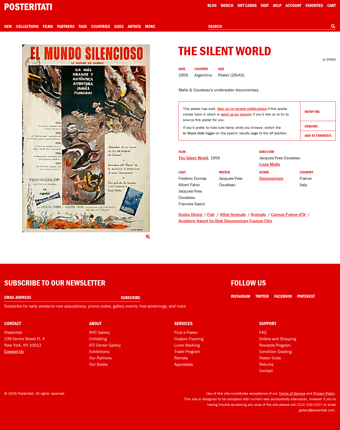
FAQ (262, 332)
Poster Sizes (270, 357)
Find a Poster (186, 332)
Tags (83, 26)
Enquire (311, 126)
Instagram (240, 296)
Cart (331, 5)
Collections (27, 26)
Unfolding (98, 338)
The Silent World (193, 157)
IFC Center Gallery (105, 345)
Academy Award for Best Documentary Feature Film (225, 220)
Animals (258, 214)
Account (293, 5)
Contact (266, 370)
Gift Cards (247, 5)
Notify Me (312, 111)
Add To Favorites (318, 135)
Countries (100, 26)
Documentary (271, 178)
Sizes (119, 26)
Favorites (314, 5)
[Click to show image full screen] (86, 138)
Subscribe (130, 297)
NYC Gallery (99, 332)
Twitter (262, 296)
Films (48, 26)
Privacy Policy (324, 393)
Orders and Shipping (277, 338)
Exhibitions (99, 351)
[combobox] (272, 26)
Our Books (98, 364)
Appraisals (183, 364)
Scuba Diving (190, 214)
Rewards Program (275, 345)
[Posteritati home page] (28, 6)
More (150, 26)
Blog (211, 5)
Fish (211, 214)
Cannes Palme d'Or (288, 214)
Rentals (181, 357)
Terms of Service (292, 393)
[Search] (333, 26)
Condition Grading (275, 351)
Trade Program (187, 351)
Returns (266, 364)
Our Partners (100, 357)
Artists (134, 26)
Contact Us (14, 351)
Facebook (283, 296)
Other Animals (233, 214)
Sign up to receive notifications (242, 108)
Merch (227, 5)
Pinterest (306, 296)
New (8, 26)
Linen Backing (187, 345)
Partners (65, 26)
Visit (265, 5)
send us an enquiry (236, 114)
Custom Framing (188, 338)
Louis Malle (269, 164)
